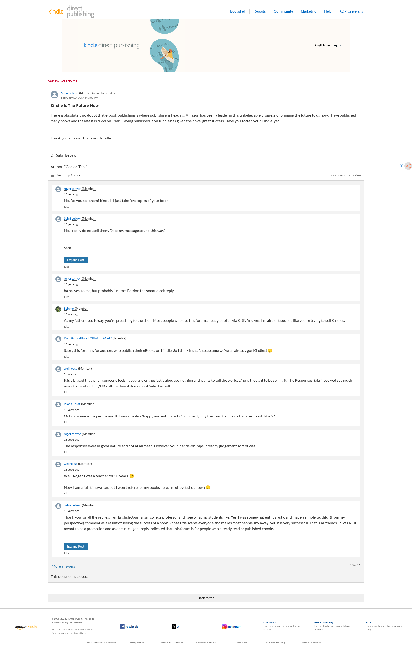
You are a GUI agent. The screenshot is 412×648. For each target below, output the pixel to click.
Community (283, 11)
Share (76, 175)
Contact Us (241, 642)
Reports (259, 11)
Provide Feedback (311, 642)
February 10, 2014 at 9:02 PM (79, 97)
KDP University (351, 11)
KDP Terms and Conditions (101, 642)
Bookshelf (238, 11)
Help (327, 11)
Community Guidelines (171, 642)
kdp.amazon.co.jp (276, 642)
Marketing (308, 11)
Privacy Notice (136, 642)
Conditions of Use (206, 642)
